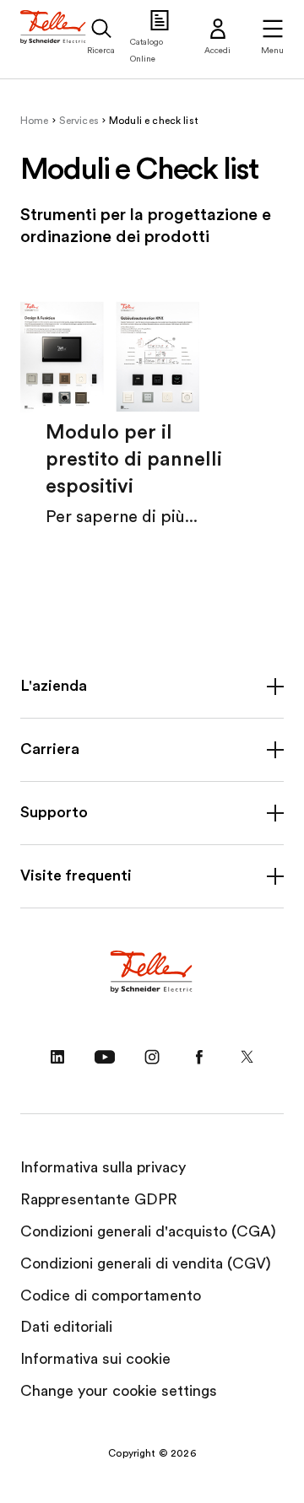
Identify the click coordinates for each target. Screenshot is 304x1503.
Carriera (49, 749)
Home (34, 121)
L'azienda (53, 685)
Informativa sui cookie (95, 1358)
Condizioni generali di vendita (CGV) (145, 1263)
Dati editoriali (66, 1326)
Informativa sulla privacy (103, 1167)
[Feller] (53, 39)
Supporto (54, 812)
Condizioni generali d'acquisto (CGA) (148, 1231)
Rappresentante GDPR (98, 1199)
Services (79, 121)
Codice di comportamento (110, 1295)
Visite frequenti (76, 875)
